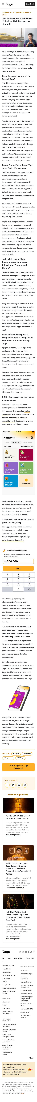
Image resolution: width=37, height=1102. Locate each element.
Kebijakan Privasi (7, 985)
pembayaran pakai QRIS (11, 665)
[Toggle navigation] (3, 4)
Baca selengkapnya (13, 835)
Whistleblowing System (7, 1053)
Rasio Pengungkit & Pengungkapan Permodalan (26, 999)
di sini (22, 1093)
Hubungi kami (6, 979)
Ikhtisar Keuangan (26, 990)
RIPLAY (4, 982)
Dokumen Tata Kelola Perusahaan (9, 1025)
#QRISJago (20, 758)
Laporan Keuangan (26, 974)
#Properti (16, 754)
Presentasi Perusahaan (24, 978)
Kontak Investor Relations (25, 1016)
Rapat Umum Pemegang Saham (8, 1036)
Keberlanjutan (6, 972)
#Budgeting (27, 754)
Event (4, 1005)
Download (30, 4)
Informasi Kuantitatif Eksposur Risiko (26, 986)
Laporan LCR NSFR (26, 1009)
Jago (9, 958)
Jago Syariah (18, 958)
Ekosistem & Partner (8, 975)
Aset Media (6, 1008)
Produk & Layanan (8, 966)
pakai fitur (12, 540)
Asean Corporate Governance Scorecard (7, 1047)
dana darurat (14, 417)
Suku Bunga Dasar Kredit (26, 1005)
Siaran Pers (6, 1002)
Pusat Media (6, 969)
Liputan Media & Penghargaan (7, 1013)
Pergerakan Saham (26, 994)
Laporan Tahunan (25, 982)
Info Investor (24, 971)
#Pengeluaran (8, 758)
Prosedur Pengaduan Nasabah (9, 992)
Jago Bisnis (30, 958)
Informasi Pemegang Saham (9, 1031)
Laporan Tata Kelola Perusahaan (8, 1041)
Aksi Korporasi (24, 1012)
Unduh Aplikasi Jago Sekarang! (18, 767)
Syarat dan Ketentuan (9, 988)
